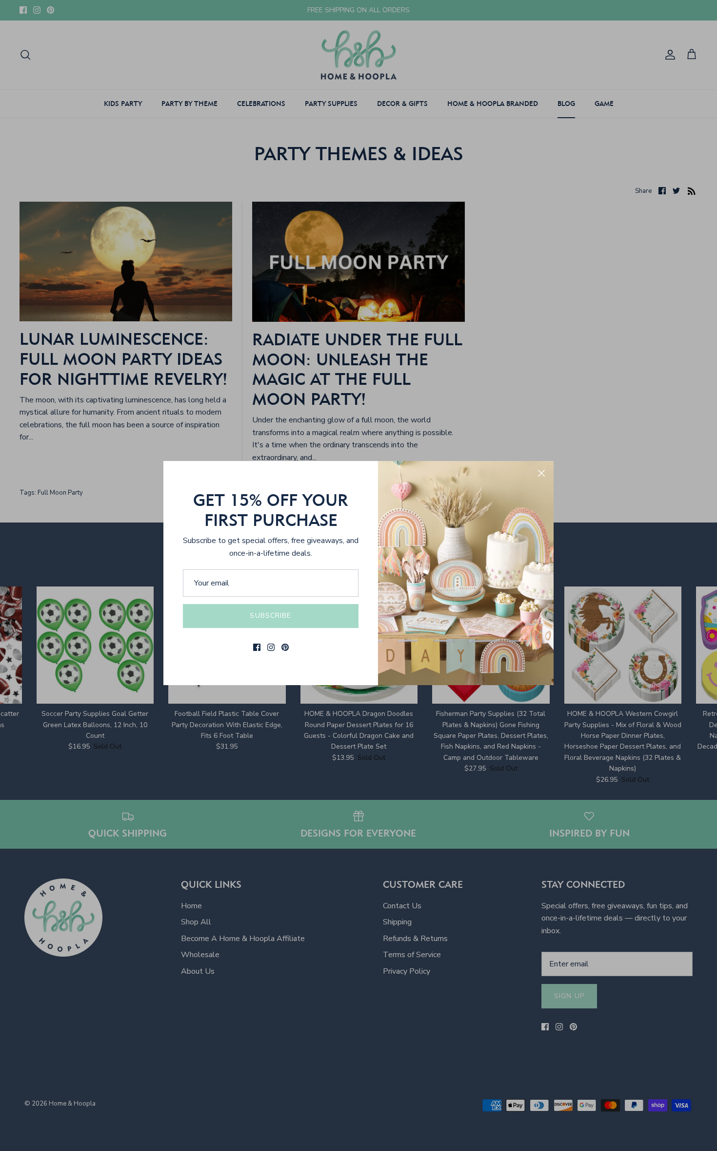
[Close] (541, 473)
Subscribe (270, 615)
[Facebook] (256, 647)
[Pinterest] (285, 647)
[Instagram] (271, 647)
